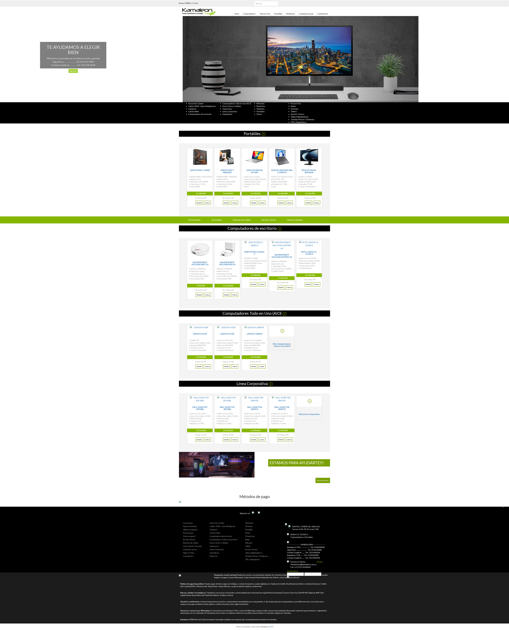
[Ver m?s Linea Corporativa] (270, 383)
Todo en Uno (264, 14)
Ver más (399, 71)
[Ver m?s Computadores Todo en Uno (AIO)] (284, 313)
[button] (38, 59)
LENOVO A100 (200, 334)
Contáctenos (322, 14)
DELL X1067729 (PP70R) (199, 408)
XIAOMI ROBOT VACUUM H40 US (227, 263)
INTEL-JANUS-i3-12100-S (309, 253)
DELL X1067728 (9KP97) (254, 408)
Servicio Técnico (268, 220)
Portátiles (278, 14)
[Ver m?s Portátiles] (263, 133)
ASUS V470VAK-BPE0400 (309, 171)
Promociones (194, 220)
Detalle (199, 203)
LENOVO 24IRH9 (254, 334)
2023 (271, 627)
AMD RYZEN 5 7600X (200, 170)
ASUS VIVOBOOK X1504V (254, 171)
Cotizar (207, 203)
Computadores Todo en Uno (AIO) (252, 313)
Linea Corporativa (252, 383)
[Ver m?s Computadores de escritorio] (279, 228)
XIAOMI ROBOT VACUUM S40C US (199, 263)
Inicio (236, 14)
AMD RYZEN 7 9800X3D (227, 171)
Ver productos (323, 480)
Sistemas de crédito (242, 220)
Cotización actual (306, 14)
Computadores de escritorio (252, 228)
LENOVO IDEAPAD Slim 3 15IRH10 (282, 171)
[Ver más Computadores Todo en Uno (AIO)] (282, 331)
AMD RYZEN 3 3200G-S (254, 253)
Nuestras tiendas (294, 220)
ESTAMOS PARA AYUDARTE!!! (296, 462)
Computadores (249, 14)
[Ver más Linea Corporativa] (309, 401)
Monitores (290, 14)
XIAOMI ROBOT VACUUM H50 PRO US (282, 256)
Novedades (216, 220)
